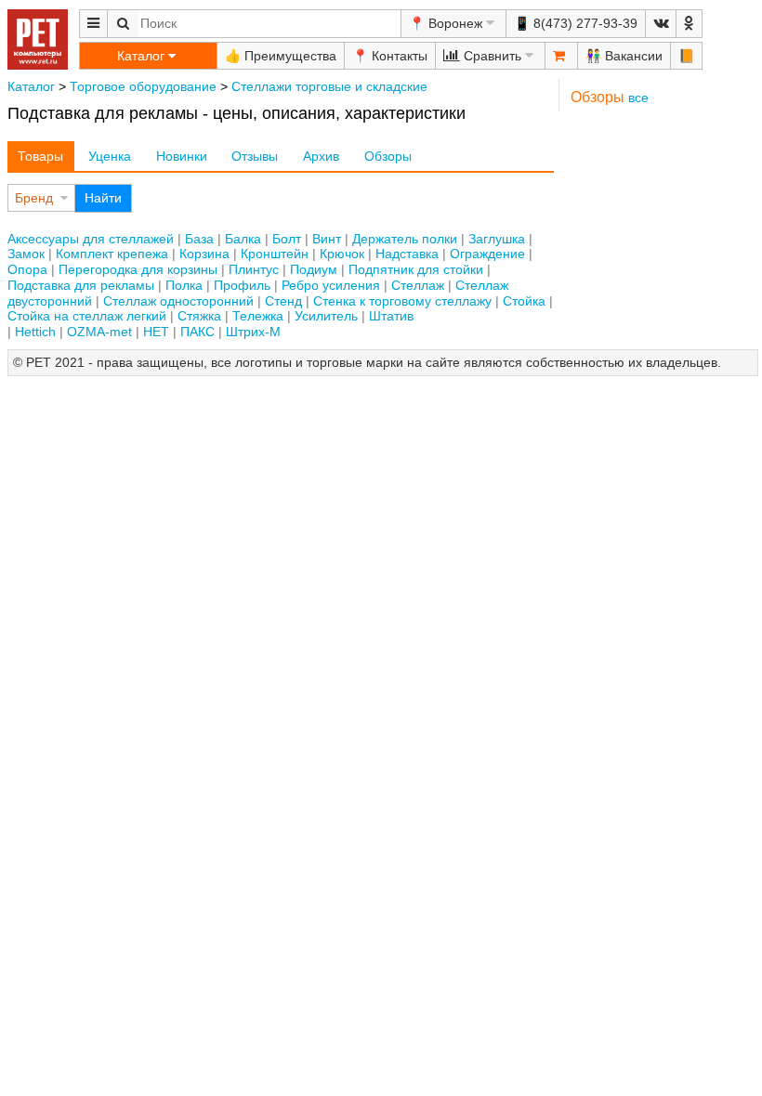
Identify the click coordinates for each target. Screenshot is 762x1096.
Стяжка (199, 315)
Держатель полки (404, 238)
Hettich (35, 331)
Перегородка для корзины (138, 269)
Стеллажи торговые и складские (329, 86)
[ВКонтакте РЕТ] (661, 23)
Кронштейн (275, 253)
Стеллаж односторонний (178, 301)
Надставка (407, 253)
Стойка (524, 301)
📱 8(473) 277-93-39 (575, 23)
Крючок (342, 253)
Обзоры (388, 156)
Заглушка (496, 238)
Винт (326, 238)
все (638, 97)
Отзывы (254, 156)
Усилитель (326, 315)
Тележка (257, 315)
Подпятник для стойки (415, 269)
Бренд (34, 197)
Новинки (181, 156)
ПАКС (197, 331)
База (199, 238)
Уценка (109, 156)
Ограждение (487, 253)
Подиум (313, 269)
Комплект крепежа (112, 253)
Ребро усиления (331, 285)
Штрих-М (253, 331)
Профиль (242, 285)
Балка (243, 238)
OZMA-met (99, 331)
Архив (321, 156)
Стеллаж (417, 285)
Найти (103, 197)
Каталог (31, 86)
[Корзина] (561, 56)
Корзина (204, 253)
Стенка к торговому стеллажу (402, 301)
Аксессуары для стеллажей (90, 238)
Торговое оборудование (143, 86)
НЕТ (156, 331)
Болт (286, 238)
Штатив (391, 315)
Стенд (283, 301)
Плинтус (254, 269)
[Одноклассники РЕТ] (689, 23)
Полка (184, 285)
